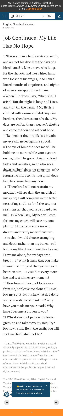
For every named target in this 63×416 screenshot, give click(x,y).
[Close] (47, 386)
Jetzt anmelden (34, 9)
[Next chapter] (56, 402)
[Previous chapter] (6, 402)
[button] (60, 6)
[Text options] (59, 16)
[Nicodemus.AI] (6, 394)
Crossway (10, 28)
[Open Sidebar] (31, 412)
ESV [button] (49, 16)
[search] (29, 16)
